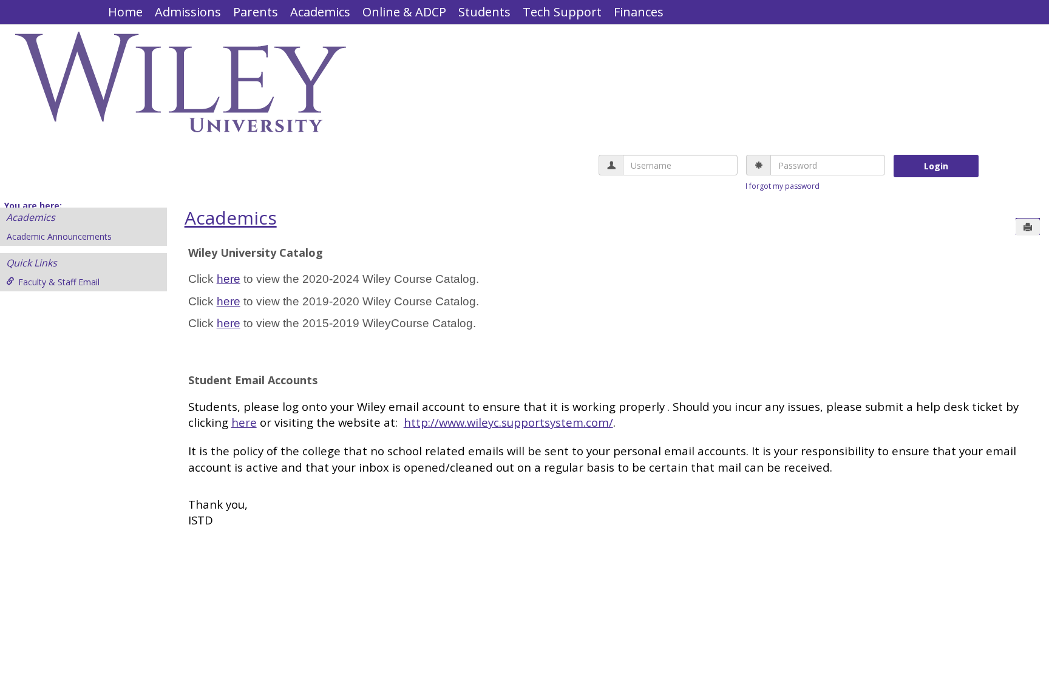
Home (125, 12)
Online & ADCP (404, 12)
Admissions (188, 12)
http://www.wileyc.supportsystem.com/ (508, 422)
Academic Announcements (59, 236)
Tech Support (562, 12)
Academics (320, 12)
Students (484, 12)
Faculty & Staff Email (59, 282)
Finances (639, 12)
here (228, 279)
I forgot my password (782, 186)
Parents (255, 12)
